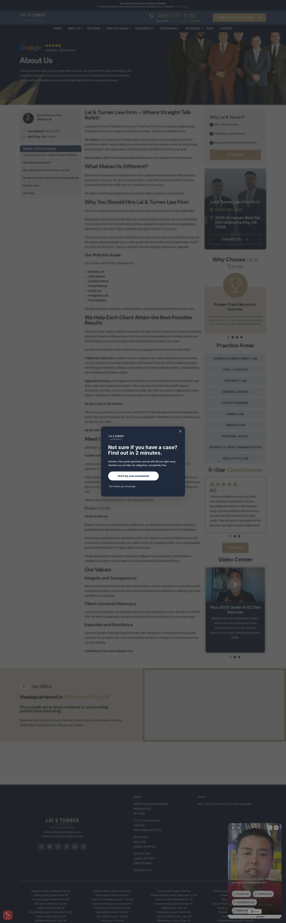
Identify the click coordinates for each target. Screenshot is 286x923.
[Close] (180, 431)
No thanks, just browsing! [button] (122, 486)
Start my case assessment (133, 476)
